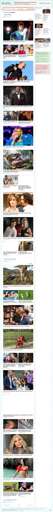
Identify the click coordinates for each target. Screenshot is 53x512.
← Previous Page (7, 505)
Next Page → (30, 505)
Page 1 (19, 505)
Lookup (30, 9)
